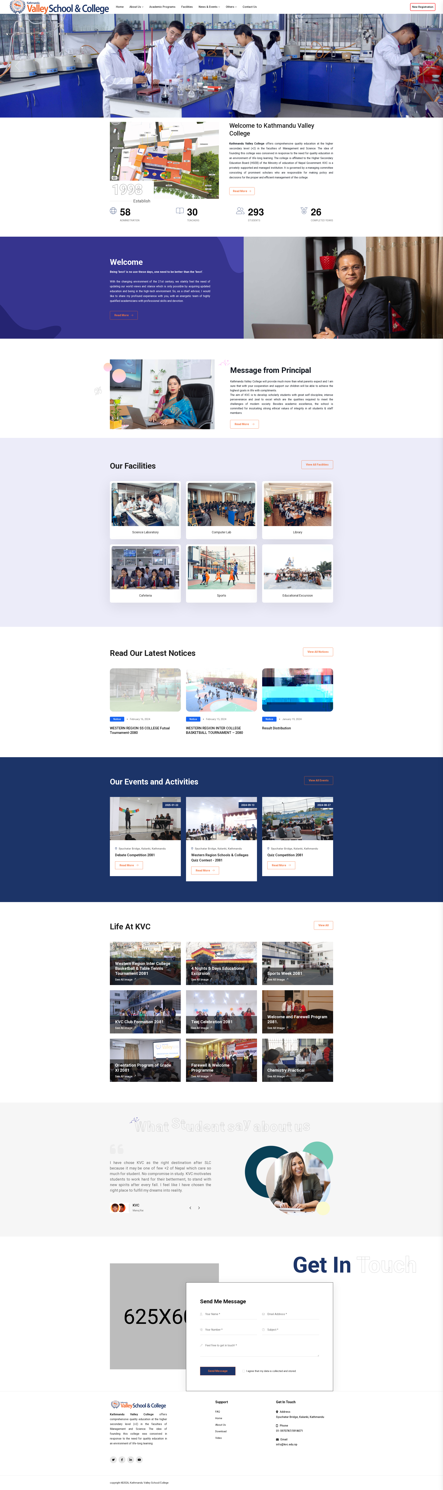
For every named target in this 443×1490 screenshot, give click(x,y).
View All (323, 925)
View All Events (319, 780)
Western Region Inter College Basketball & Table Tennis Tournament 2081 (142, 968)
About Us (135, 6)
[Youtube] (139, 1459)
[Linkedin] (130, 1459)
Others (230, 6)
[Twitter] (113, 1459)
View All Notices (318, 651)
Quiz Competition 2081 (285, 855)
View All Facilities (317, 464)
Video (218, 1438)
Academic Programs (162, 6)
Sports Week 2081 (284, 973)
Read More (241, 191)
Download (221, 1431)
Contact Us (250, 6)
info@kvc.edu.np (286, 1444)
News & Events (208, 6)
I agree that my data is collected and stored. (271, 1371)
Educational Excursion (298, 595)
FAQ (217, 1411)
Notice (117, 719)
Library (297, 532)
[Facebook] (122, 1459)
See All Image (123, 979)
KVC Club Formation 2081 (139, 1021)
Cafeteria (145, 595)
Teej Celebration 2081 (212, 1021)
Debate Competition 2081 (135, 855)
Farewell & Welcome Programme (210, 1068)
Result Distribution (276, 728)
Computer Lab (221, 532)
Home (120, 6)
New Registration (422, 6)
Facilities (187, 6)
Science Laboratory (145, 532)
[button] (190, 1207)
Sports (221, 595)
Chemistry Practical (286, 1070)
